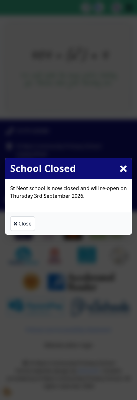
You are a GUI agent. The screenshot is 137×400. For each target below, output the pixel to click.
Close (24, 223)
